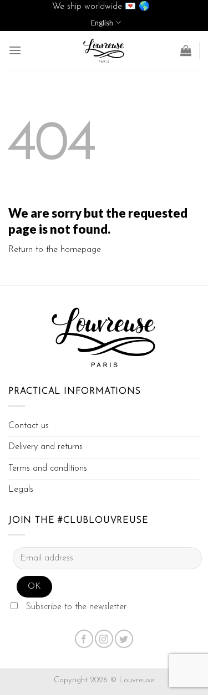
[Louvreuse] (104, 50)
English (102, 22)
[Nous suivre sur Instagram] (104, 639)
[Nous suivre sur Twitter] (124, 639)
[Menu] (15, 50)
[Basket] (185, 50)
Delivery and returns (45, 446)
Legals (20, 489)
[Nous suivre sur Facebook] (84, 639)
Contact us (28, 425)
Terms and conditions (47, 468)
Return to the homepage (54, 249)
